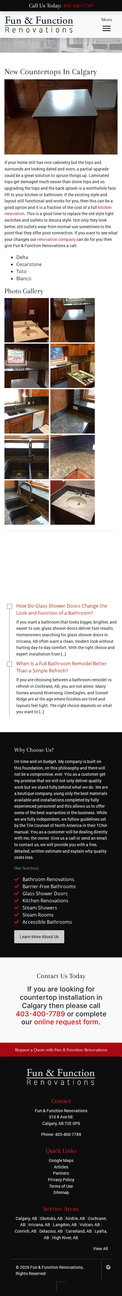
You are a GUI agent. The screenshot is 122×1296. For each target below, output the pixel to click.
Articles (61, 1167)
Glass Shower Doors (45, 893)
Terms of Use (61, 1186)
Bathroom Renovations (48, 879)
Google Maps (61, 1160)
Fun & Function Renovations (56, 1267)
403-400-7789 (78, 5)
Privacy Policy (61, 1179)
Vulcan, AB (90, 1224)
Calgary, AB (26, 1218)
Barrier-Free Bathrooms (49, 886)
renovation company (56, 239)
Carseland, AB (79, 1231)
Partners (61, 1173)
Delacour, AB (51, 1231)
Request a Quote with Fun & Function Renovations (61, 1049)
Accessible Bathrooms (47, 922)
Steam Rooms (38, 915)
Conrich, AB (25, 1231)
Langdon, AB (65, 1224)
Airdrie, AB (75, 1218)
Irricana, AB (39, 1224)
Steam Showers (40, 907)
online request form (66, 1022)
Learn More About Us (39, 936)
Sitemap (61, 1192)
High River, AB (65, 1237)
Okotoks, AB (51, 1218)
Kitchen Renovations (45, 900)
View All (100, 1248)
